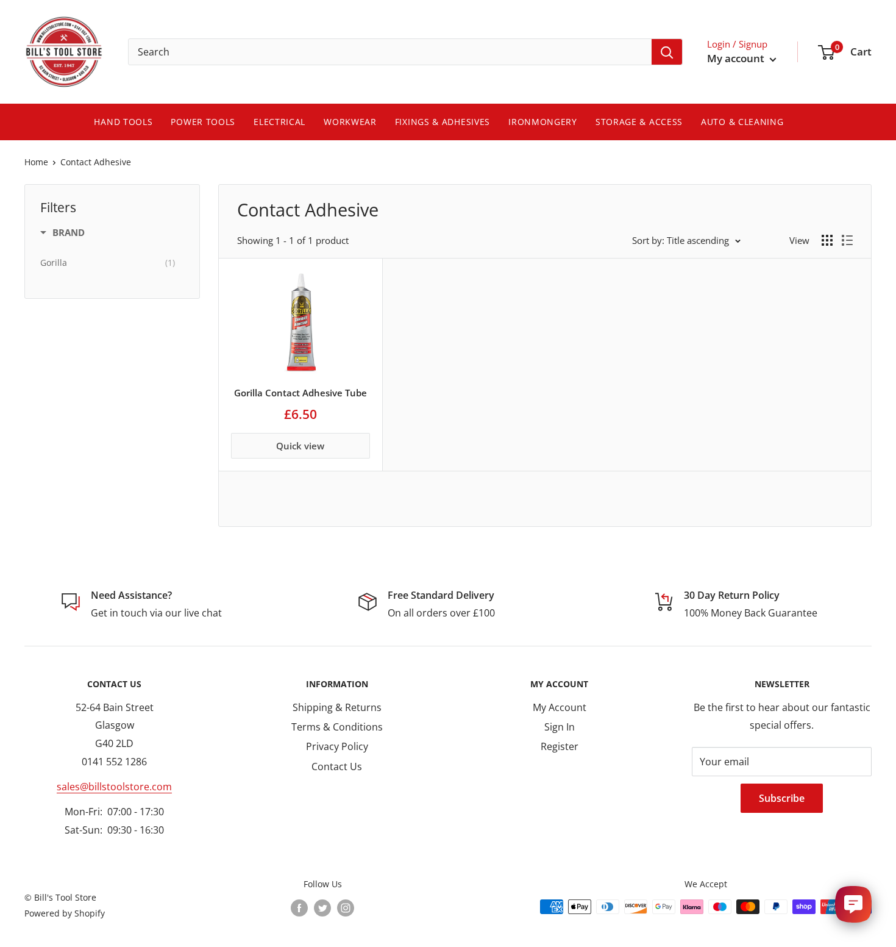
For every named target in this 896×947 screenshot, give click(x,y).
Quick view (300, 446)
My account (737, 58)
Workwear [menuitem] (350, 121)
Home (36, 162)
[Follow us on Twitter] (322, 908)
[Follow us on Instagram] (345, 908)
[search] (390, 52)
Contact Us (336, 766)
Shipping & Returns (337, 707)
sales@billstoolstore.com (114, 786)
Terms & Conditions (337, 727)
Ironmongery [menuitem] (542, 121)
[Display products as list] (847, 240)
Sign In (559, 727)
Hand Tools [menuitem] (123, 121)
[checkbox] (107, 263)
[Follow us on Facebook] (299, 908)
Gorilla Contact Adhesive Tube (300, 393)
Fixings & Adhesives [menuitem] (442, 121)
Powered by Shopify (64, 913)
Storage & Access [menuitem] (639, 121)
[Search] (667, 52)
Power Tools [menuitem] (203, 121)
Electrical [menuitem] (279, 121)
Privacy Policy (337, 746)
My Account (559, 707)
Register (559, 746)
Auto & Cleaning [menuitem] (742, 121)
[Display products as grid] (827, 240)
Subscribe (782, 798)
